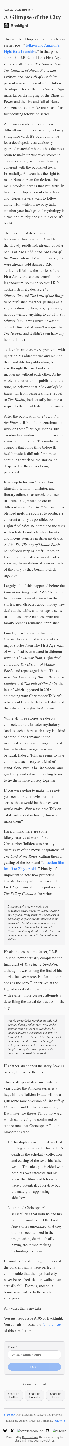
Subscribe (34, 1366)
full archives (52, 1324)
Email (12, 1347)
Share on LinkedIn (34, 1395)
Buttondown (30, 1437)
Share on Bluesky (55, 1395)
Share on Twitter (13, 1395)
